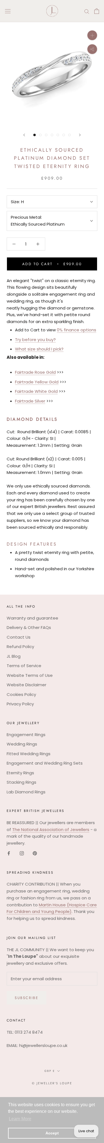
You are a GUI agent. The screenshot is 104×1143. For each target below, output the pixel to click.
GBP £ (49, 1071)
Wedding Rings (22, 744)
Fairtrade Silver (30, 401)
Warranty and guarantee (32, 618)
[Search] (86, 11)
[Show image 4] (52, 135)
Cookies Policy (21, 694)
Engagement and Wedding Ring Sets (45, 763)
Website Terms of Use (30, 675)
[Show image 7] (69, 135)
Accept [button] (52, 1133)
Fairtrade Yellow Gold (37, 382)
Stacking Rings (21, 782)
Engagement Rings (26, 734)
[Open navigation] (8, 11)
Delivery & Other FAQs (29, 627)
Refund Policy (20, 646)
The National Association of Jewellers (50, 829)
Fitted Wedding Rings (28, 754)
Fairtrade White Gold (36, 391)
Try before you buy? (35, 339)
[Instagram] (22, 853)
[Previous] (24, 135)
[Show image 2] (40, 135)
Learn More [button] (20, 1118)
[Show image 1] (34, 135)
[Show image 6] (63, 135)
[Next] (80, 135)
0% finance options (76, 330)
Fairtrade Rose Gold (35, 372)
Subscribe (26, 997)
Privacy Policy (20, 704)
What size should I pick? (39, 349)
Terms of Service (24, 666)
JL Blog (14, 656)
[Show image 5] (58, 135)
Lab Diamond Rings (26, 792)
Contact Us (19, 637)
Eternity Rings (20, 773)
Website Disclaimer (26, 685)
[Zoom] (92, 35)
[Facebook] (9, 853)
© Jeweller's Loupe (52, 1083)
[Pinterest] (35, 853)
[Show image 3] (46, 135)
